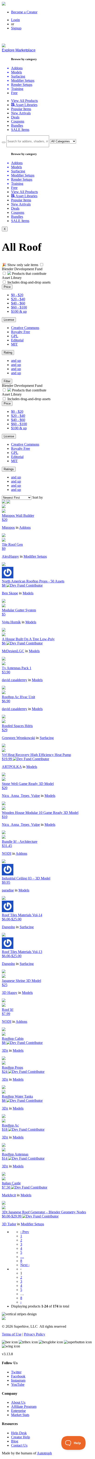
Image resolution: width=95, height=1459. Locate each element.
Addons (25, 527)
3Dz (5, 1050)
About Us (18, 1402)
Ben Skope (10, 593)
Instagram (18, 1380)
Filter (7, 381)
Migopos (8, 527)
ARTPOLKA (12, 767)
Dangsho (8, 927)
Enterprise (18, 1411)
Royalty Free (20, 332)
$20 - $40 (18, 299)
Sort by (37, 497)
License (9, 319)
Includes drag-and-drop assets (28, 282)
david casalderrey (14, 680)
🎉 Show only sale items (20, 265)
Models (28, 593)
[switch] (41, 264)
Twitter (16, 1372)
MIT (14, 344)
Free (14, 93)
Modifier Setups (35, 556)
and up (16, 361)
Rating (8, 352)
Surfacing (47, 738)
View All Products (24, 101)
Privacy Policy (34, 1334)
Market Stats (20, 1415)
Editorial (17, 340)
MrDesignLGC (13, 651)
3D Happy (9, 993)
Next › (25, 1265)
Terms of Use (11, 1334)
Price (7, 287)
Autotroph (44, 1453)
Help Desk (19, 1433)
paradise (8, 890)
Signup (16, 28)
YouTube (17, 1384)
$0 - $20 (17, 295)
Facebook (18, 1376)
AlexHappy (10, 556)
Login (15, 20)
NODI (6, 853)
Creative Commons (25, 328)
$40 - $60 (18, 303)
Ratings (9, 469)
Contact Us (19, 1445)
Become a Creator (24, 12)
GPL (14, 336)
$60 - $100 (19, 307)
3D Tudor (9, 1224)
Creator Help (20, 1437)
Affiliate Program (23, 1406)
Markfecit (9, 1195)
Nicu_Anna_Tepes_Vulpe (21, 796)
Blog (14, 1441)
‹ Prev (24, 1232)
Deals (15, 117)
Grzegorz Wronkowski (18, 738)
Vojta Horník (11, 622)
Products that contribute (28, 273)
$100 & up (19, 311)
